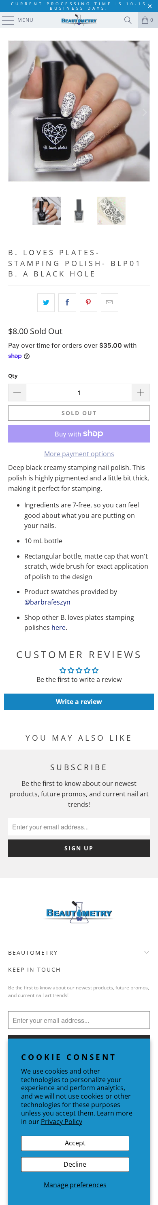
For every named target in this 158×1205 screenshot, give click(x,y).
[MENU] (4, 20)
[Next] (143, 112)
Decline (75, 1164)
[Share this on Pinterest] (88, 302)
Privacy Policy (61, 1121)
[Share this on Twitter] (46, 302)
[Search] (128, 20)
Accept (75, 1143)
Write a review (79, 701)
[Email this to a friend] (109, 302)
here (58, 627)
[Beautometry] (79, 20)
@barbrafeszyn (47, 602)
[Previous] (14, 112)
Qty (12, 375)
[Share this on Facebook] (67, 302)
